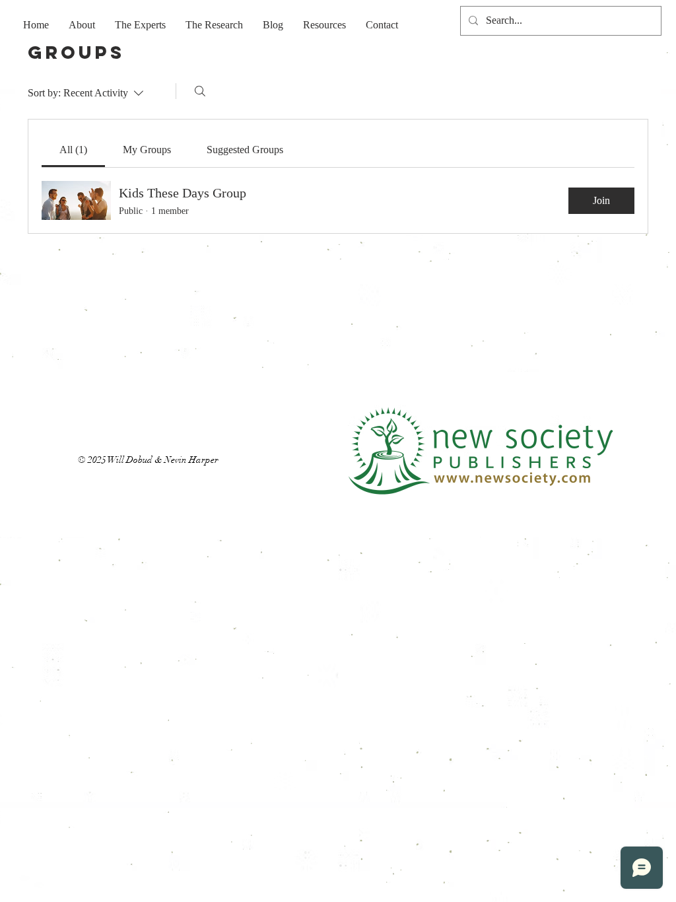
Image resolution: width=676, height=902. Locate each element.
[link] (73, 149)
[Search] (200, 91)
